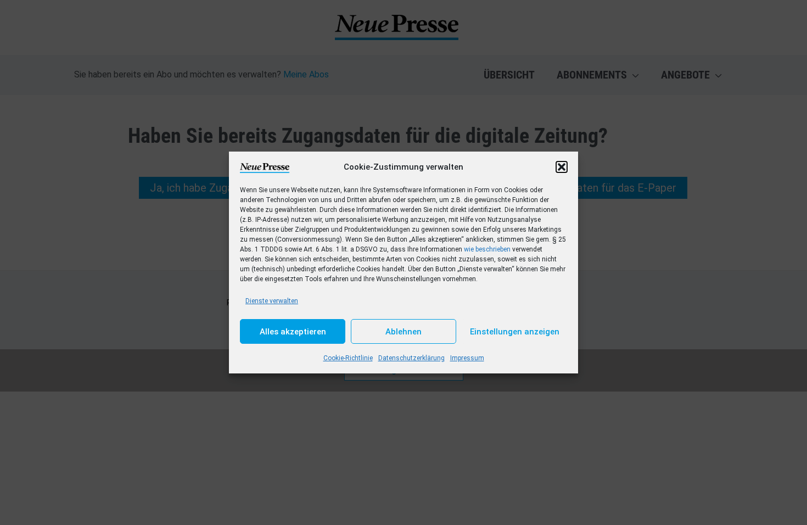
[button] (561, 166)
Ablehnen (403, 332)
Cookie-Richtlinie (348, 358)
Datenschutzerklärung (411, 358)
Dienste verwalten (271, 301)
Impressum (467, 358)
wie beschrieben (487, 249)
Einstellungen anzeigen (514, 332)
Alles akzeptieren (293, 332)
